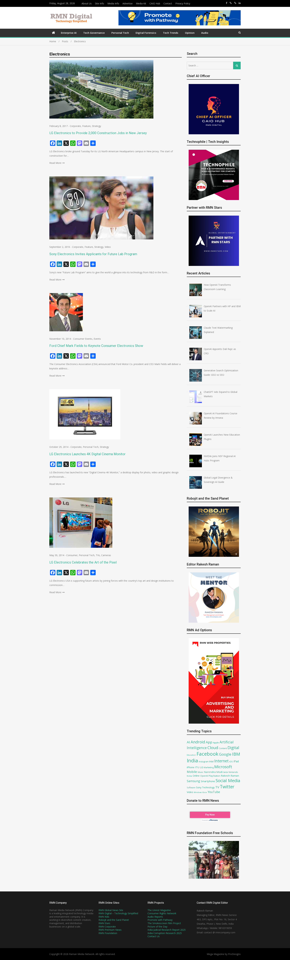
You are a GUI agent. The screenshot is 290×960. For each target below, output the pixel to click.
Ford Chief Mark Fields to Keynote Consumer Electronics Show (96, 346)
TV (217, 787)
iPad (236, 761)
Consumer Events (82, 338)
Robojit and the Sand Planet (114, 919)
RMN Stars (104, 923)
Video (108, 246)
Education (191, 755)
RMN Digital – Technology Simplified (118, 913)
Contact (167, 3)
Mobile (192, 772)
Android (198, 742)
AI (188, 742)
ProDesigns (234, 954)
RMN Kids (104, 916)
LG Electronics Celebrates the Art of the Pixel (83, 562)
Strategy (96, 126)
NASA (225, 772)
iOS (231, 761)
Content (223, 748)
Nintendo (233, 772)
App (209, 742)
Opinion (190, 32)
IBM (236, 754)
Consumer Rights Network (162, 913)
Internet (221, 761)
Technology (208, 787)
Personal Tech (120, 32)
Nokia (189, 776)
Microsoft (223, 766)
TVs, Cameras (103, 555)
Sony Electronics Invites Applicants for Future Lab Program (93, 254)
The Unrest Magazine (159, 910)
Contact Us (154, 936)
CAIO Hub (155, 3)
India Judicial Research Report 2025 (167, 929)
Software (191, 787)
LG (201, 767)
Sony (198, 787)
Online (196, 775)
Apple (216, 742)
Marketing (209, 767)
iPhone (190, 767)
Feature (86, 126)
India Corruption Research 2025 (165, 933)
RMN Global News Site (111, 910)
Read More (55, 162)
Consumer (72, 555)
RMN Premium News (110, 929)
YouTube (214, 792)
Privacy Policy (182, 3)
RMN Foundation (108, 933)
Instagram (204, 761)
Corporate (75, 126)
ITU (197, 767)
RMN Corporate (107, 926)
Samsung (193, 781)
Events (97, 338)
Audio (204, 32)
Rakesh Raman (230, 775)
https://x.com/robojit (235, 3)
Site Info (99, 3)
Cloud (212, 747)
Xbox (204, 792)
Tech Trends (170, 32)
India (192, 760)
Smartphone (208, 781)
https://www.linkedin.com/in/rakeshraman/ (240, 3)
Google (225, 754)
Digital (233, 747)
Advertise (128, 3)
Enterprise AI (69, 32)
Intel (211, 761)
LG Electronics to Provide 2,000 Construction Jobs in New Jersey (98, 133)
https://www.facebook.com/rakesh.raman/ (226, 3)
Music (200, 772)
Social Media (228, 780)
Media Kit (141, 3)
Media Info (113, 3)
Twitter (227, 787)
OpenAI (204, 775)
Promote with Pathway (160, 919)
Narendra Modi (213, 772)
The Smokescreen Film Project (164, 923)
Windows (198, 792)
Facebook (207, 753)
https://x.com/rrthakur (231, 3)
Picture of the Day (157, 926)
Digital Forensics (146, 32)
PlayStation (214, 775)
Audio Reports (155, 916)
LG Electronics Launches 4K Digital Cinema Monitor (87, 454)
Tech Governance (94, 32)
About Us (87, 3)
